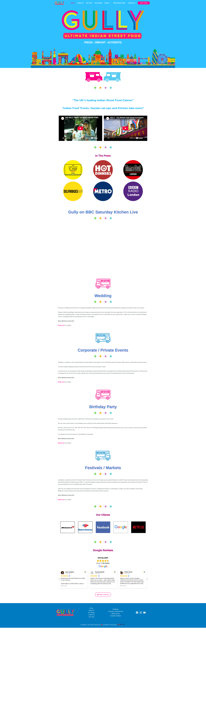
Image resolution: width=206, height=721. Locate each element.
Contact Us (131, 3)
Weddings (115, 609)
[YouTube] (144, 612)
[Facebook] (137, 612)
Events (107, 3)
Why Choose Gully (119, 3)
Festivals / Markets (115, 615)
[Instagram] (141, 612)
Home (73, 3)
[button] (110, 3)
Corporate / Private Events (115, 611)
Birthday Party (116, 613)
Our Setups (98, 3)
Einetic (107, 624)
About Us (80, 3)
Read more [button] (93, 586)
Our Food (89, 3)
